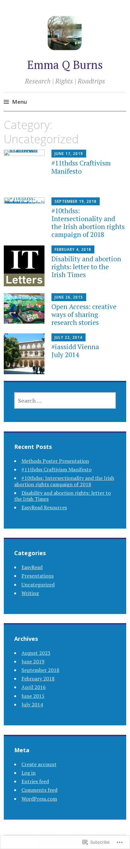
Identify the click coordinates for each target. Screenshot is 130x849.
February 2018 (38, 678)
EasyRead (32, 567)
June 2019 (32, 661)
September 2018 (40, 669)
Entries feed (35, 781)
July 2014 (32, 704)
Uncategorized (38, 584)
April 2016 (33, 687)
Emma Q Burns (65, 64)
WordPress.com (39, 798)
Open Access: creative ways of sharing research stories (83, 314)
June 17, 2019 (69, 153)
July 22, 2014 (68, 337)
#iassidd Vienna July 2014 (75, 350)
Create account (38, 764)
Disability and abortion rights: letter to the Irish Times (86, 266)
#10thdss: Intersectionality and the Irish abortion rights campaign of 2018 (88, 222)
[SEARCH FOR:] (65, 400)
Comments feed (39, 789)
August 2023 (35, 652)
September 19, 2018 (76, 201)
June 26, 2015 (69, 297)
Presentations (37, 575)
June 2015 (32, 695)
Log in (28, 772)
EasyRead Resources (44, 507)
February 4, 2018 (73, 249)
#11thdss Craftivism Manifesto (81, 166)
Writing (30, 593)
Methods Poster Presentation (55, 460)
